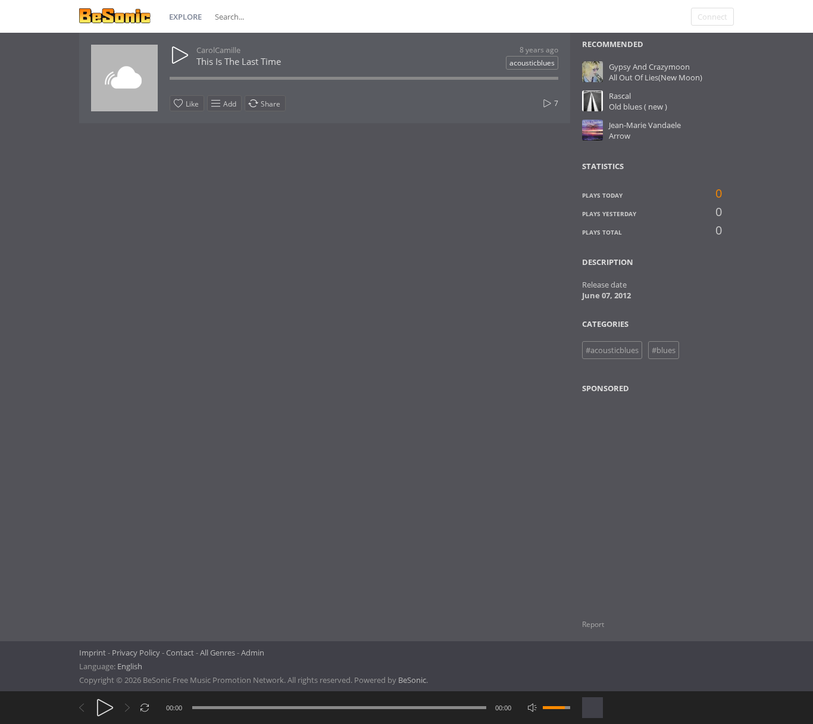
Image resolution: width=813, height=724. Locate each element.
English (129, 666)
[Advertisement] (639, 499)
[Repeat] (144, 707)
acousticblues (532, 63)
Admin (252, 652)
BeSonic (412, 680)
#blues (664, 350)
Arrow (619, 135)
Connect (712, 16)
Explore (185, 16)
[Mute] (532, 707)
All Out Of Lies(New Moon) (655, 77)
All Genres (217, 652)
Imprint (92, 652)
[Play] (105, 707)
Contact (180, 652)
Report (593, 624)
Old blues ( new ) (638, 106)
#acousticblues (612, 350)
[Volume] (556, 707)
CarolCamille (218, 50)
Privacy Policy (136, 652)
